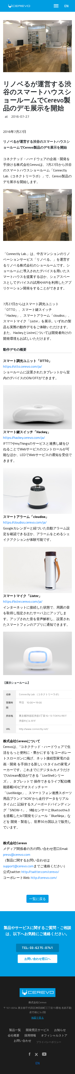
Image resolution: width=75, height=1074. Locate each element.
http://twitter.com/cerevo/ (40, 871)
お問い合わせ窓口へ (37, 958)
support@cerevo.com (18, 866)
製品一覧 (15, 1030)
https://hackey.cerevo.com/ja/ (24, 437)
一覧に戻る (37, 898)
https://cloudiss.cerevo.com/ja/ (25, 522)
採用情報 (30, 1035)
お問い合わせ (22, 1041)
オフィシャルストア (54, 1035)
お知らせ (60, 1030)
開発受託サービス (37, 1030)
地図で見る (37, 1017)
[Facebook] (29, 1054)
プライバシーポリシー (48, 1042)
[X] (36, 1054)
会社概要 (13, 1035)
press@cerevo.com (16, 854)
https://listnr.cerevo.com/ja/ (22, 601)
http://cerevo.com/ (44, 877)
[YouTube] (44, 1054)
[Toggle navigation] (56, 6)
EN (66, 5)
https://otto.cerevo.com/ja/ (22, 366)
